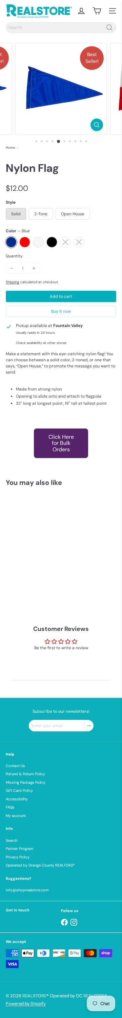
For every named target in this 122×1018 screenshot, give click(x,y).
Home (10, 147)
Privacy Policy (17, 857)
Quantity (14, 256)
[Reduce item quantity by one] (11, 268)
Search (11, 840)
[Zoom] (96, 125)
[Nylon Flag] (48, 548)
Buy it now (61, 311)
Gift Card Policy (19, 790)
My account (16, 815)
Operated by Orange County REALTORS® (40, 865)
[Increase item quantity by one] (34, 268)
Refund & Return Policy (25, 773)
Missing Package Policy (25, 782)
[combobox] (61, 27)
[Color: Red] (28, 574)
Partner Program (20, 848)
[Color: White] (41, 574)
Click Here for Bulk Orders (61, 443)
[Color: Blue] (14, 574)
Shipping (12, 282)
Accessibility (17, 799)
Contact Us (15, 765)
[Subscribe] (89, 725)
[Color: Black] (55, 574)
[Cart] (97, 11)
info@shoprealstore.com (27, 890)
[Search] (109, 27)
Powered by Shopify (26, 1003)
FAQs (10, 807)
